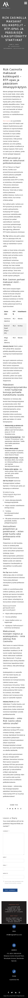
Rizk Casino (6, 121)
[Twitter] (12, 993)
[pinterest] (15, 809)
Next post (14, 916)
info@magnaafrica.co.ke (14, 935)
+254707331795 (14, 980)
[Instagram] (19, 993)
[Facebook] (8, 993)
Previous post (14, 904)
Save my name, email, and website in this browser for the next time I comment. (14, 882)
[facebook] (7, 809)
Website (5, 873)
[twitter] (10, 809)
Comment (6, 831)
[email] (20, 809)
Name (5, 857)
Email (5, 865)
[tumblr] (18, 809)
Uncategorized (18, 48)
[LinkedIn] (15, 993)
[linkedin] (12, 809)
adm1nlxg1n (15, 46)
